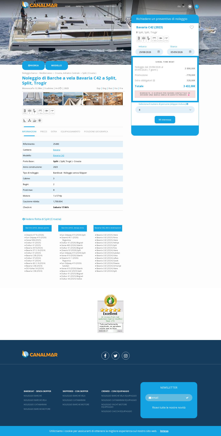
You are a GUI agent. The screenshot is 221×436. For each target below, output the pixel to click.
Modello (56, 65)
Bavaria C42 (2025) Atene (107, 235)
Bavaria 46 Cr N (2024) (35, 263)
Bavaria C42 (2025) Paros (107, 237)
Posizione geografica (96, 131)
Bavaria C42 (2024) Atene (107, 250)
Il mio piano (110, 6)
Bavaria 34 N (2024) (34, 248)
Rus (110, 88)
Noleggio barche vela (35, 400)
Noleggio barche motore (37, 409)
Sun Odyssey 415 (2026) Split (73, 235)
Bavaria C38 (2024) (34, 255)
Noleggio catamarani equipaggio (119, 400)
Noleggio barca (29, 73)
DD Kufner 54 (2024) (35, 268)
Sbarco (173, 46)
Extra (54, 131)
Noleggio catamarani (35, 404)
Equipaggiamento (70, 131)
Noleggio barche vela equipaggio (119, 395)
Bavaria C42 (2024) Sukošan (108, 253)
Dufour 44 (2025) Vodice (71, 278)
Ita (115, 88)
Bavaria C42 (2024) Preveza (108, 263)
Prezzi (43, 131)
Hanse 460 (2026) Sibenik (72, 245)
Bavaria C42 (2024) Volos (107, 255)
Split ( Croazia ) (89, 73)
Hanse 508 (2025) (33, 240)
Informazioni (29, 131)
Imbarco (143, 46)
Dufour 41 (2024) (33, 253)
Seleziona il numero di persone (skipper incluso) (162, 104)
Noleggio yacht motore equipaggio (114, 405)
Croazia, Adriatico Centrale (67, 73)
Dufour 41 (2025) (33, 242)
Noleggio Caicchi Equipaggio (116, 411)
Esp (98, 88)
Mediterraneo (45, 73)
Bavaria (56, 149)
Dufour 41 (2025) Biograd (72, 273)
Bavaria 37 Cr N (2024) (35, 250)
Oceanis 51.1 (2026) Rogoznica (69, 259)
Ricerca (34, 65)
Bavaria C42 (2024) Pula (107, 248)
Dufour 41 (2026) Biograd (72, 242)
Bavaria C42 (58, 155)
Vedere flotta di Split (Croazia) (43, 219)
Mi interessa (165, 119)
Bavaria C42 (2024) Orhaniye (109, 266)
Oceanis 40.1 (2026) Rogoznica (69, 238)
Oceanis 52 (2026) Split (71, 250)
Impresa (79, 6)
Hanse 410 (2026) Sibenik (72, 255)
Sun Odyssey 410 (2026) (36, 237)
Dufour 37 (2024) (33, 258)
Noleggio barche (33, 395)
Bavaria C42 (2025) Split (71, 271)
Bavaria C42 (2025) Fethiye (108, 242)
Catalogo (94, 6)
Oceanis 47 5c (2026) (35, 235)
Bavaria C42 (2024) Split (107, 271)
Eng (104, 88)
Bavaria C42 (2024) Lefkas (107, 258)
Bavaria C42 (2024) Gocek (107, 260)
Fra (121, 88)
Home (67, 6)
